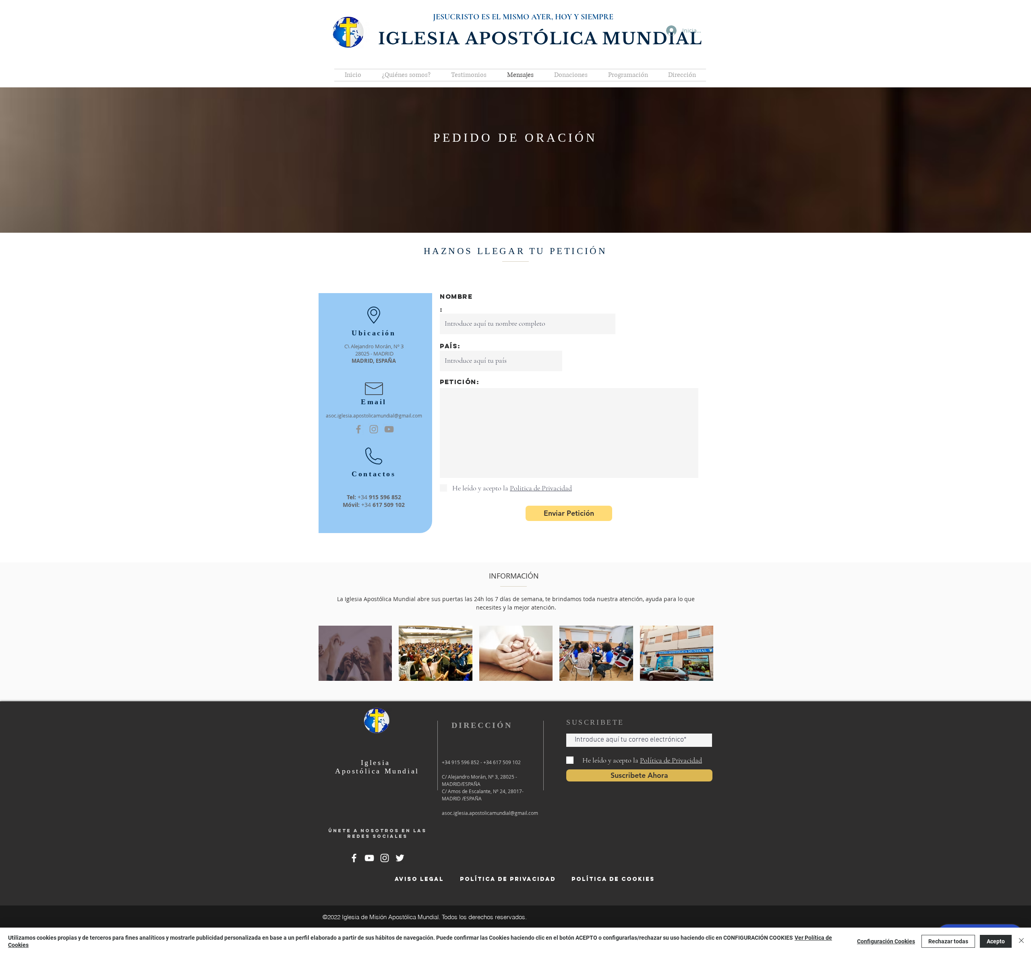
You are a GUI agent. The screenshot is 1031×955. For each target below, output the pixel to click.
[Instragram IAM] (373, 429)
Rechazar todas (948, 941)
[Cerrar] (1021, 941)
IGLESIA (421, 39)
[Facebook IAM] (358, 429)
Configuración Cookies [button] (886, 941)
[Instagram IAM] (384, 858)
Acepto (996, 941)
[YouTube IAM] (389, 429)
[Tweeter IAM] (400, 858)
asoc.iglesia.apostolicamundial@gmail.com (374, 415)
